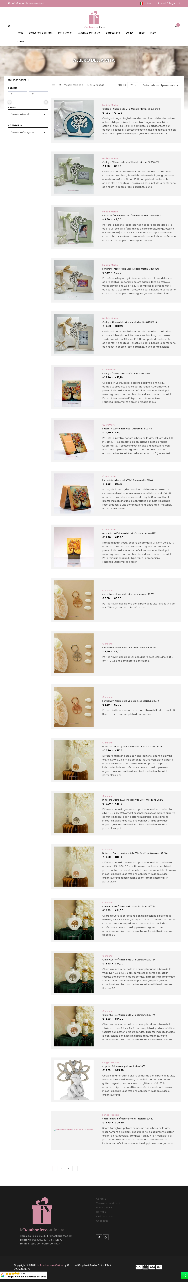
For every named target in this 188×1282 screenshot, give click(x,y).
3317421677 (56, 1240)
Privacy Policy (104, 1207)
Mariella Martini (110, 105)
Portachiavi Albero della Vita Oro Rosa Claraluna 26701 (131, 700)
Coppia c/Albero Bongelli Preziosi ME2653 (123, 1066)
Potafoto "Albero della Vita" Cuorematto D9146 (127, 428)
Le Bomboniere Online (50, 1265)
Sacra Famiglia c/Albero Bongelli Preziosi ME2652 (127, 1118)
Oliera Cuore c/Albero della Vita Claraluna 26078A (128, 959)
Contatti (101, 1198)
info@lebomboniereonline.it (28, 3)
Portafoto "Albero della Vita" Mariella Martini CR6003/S (130, 268)
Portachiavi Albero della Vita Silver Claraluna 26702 (129, 647)
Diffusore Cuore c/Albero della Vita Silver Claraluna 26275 (132, 799)
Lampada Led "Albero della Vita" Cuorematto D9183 (129, 533)
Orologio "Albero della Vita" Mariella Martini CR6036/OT (131, 108)
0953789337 (39, 1240)
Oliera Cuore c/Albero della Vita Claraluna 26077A (128, 1014)
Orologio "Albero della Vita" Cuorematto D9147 (126, 373)
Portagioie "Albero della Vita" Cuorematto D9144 (127, 480)
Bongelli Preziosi (110, 1062)
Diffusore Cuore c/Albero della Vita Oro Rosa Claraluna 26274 (135, 853)
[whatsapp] (184, 1275)
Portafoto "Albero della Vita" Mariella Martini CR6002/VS (131, 215)
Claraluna (107, 590)
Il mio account (104, 1216)
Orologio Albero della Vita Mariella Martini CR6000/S (129, 322)
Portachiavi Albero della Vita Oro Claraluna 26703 (128, 594)
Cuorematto (109, 369)
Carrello (101, 1212)
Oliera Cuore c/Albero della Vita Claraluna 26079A (128, 906)
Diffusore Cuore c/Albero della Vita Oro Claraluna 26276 (132, 746)
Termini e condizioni (108, 1203)
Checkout (102, 1221)
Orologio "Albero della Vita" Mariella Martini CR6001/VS (130, 162)
